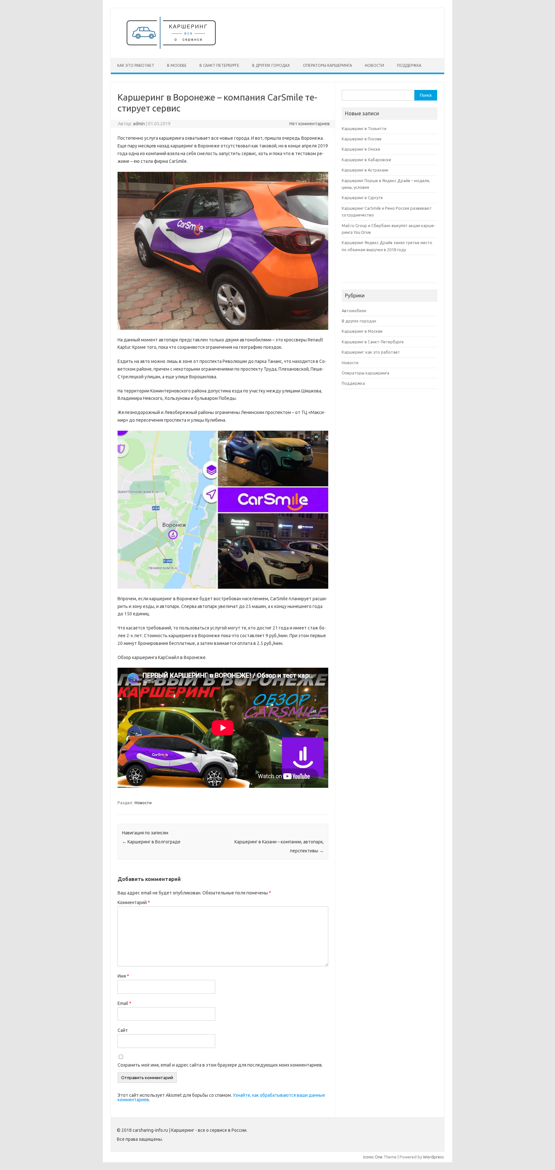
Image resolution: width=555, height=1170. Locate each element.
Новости (374, 65)
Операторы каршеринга (327, 65)
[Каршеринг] (171, 47)
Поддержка (409, 65)
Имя (123, 976)
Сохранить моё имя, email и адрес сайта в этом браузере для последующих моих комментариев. (220, 1065)
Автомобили (354, 310)
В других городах (271, 65)
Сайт (123, 1030)
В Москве (177, 65)
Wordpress (433, 1157)
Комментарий (134, 902)
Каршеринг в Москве (362, 331)
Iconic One (373, 1157)
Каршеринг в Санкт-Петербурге (373, 341)
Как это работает (135, 65)
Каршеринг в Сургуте (362, 197)
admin (139, 123)
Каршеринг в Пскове (362, 138)
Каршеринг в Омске (361, 149)
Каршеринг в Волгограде (151, 841)
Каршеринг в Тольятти (364, 128)
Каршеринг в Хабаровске (366, 159)
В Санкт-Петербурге (219, 65)
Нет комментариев (309, 123)
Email (124, 1003)
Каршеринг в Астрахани (365, 170)
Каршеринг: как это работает (371, 352)
